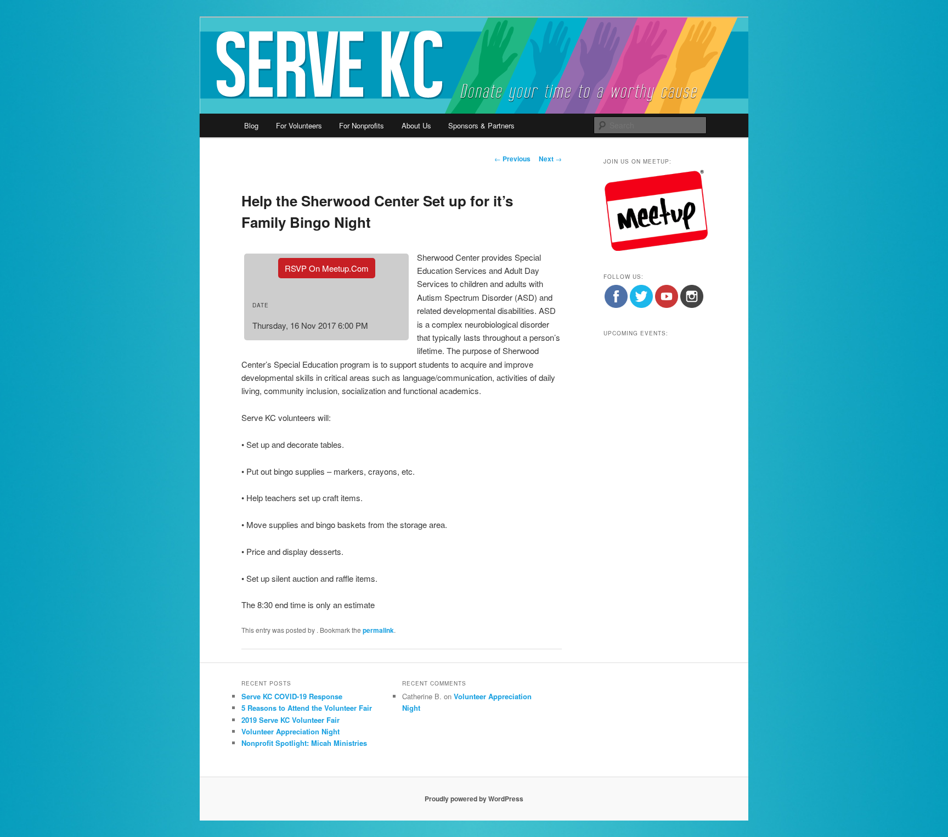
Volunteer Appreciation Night (290, 731)
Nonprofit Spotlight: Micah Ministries (304, 743)
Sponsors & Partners (481, 125)
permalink (378, 630)
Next (550, 159)
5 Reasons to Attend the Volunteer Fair (306, 708)
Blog (251, 125)
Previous (512, 159)
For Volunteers (299, 125)
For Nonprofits (361, 125)
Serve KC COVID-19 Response (291, 696)
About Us (416, 125)
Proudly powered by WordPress (474, 799)
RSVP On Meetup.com (327, 268)
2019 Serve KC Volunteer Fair (290, 720)
